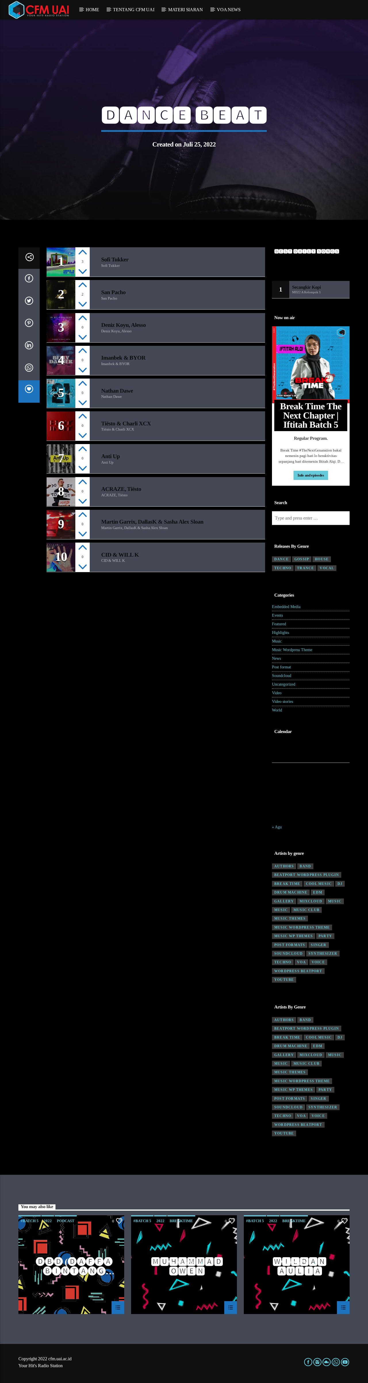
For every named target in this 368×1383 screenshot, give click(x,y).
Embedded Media (286, 607)
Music (277, 641)
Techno (282, 568)
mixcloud (311, 901)
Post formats (289, 945)
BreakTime (181, 1221)
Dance (281, 559)
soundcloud (288, 954)
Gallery (284, 901)
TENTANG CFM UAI (133, 9)
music (335, 901)
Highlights (280, 632)
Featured (279, 624)
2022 (48, 1221)
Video (276, 693)
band (305, 866)
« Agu (277, 827)
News (276, 658)
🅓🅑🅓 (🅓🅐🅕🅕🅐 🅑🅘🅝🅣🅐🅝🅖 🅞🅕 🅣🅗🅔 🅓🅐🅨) (74, 1266)
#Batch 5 (30, 1221)
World (277, 710)
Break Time (287, 884)
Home (92, 9)
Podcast (65, 1221)
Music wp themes (293, 936)
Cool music (319, 884)
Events (277, 615)
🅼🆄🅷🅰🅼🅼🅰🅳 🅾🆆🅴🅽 (187, 1266)
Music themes (290, 919)
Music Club (306, 910)
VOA (301, 962)
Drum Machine (290, 892)
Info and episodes (311, 475)
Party (325, 936)
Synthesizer (322, 954)
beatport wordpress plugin (306, 875)
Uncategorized (283, 684)
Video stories (282, 701)
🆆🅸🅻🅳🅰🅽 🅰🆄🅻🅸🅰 (299, 1266)
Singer (318, 945)
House (322, 559)
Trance (305, 568)
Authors (284, 866)
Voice (318, 962)
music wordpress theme (302, 927)
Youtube (284, 980)
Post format (281, 667)
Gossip (301, 559)
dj (340, 884)
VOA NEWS (228, 9)
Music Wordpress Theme (292, 650)
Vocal (327, 568)
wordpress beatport (298, 971)
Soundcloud (281, 676)
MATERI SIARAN (185, 9)
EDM (317, 892)
